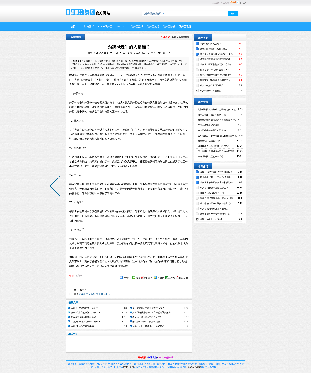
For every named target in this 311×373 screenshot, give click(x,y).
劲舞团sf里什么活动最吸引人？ (215, 70)
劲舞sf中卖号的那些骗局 (82, 326)
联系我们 (152, 357)
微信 (138, 277)
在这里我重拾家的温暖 (208, 125)
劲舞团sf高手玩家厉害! (211, 219)
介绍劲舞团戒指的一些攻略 (211, 156)
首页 (174, 37)
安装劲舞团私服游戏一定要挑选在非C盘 (217, 109)
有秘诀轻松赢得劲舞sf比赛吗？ (85, 321)
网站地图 (142, 357)
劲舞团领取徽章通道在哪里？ (214, 187)
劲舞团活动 (184, 37)
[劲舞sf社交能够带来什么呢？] (55, 186)
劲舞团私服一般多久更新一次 (212, 114)
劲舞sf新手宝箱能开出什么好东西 (148, 326)
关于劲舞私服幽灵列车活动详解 (215, 59)
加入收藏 (215, 3)
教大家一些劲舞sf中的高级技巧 (147, 317)
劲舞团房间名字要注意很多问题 (215, 214)
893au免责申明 (166, 357)
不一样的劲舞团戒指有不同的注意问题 (216, 151)
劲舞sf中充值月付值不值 (211, 85)
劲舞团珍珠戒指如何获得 (209, 141)
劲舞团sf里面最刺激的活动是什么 (216, 64)
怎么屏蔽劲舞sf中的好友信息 (146, 321)
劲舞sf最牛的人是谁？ (210, 43)
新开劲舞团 (128, 366)
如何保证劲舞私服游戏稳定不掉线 (216, 54)
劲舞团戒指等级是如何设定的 (212, 130)
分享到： (127, 277)
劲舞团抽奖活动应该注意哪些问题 (216, 172)
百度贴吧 (183, 277)
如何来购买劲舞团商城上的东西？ (214, 146)
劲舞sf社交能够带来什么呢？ (95, 293)
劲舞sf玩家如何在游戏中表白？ (85, 312)
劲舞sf (79, 275)
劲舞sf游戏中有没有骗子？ (213, 90)
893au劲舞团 (194, 366)
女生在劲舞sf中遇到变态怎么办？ (148, 308)
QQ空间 (160, 277)
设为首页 (224, 3)
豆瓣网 (171, 277)
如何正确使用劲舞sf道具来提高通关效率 (151, 312)
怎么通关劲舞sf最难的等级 (83, 317)
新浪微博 (148, 277)
